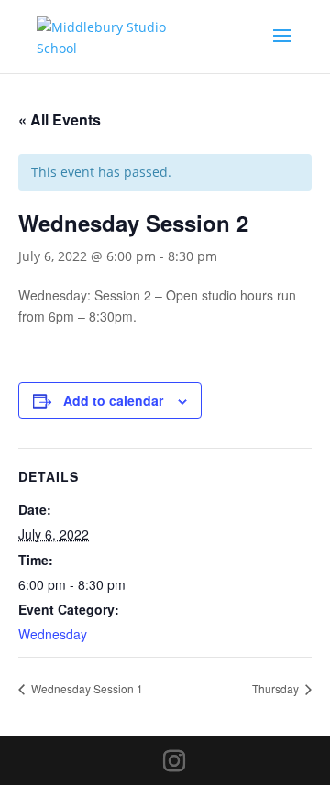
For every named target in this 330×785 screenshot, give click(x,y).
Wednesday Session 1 (85, 688)
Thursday (277, 688)
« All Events (59, 119)
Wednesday (52, 634)
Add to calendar (113, 400)
